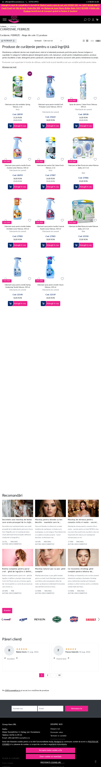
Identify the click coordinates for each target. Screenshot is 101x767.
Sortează (37, 41)
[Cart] (97, 19)
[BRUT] (25, 624)
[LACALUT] (59, 624)
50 (59, 675)
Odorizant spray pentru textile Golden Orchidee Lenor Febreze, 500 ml (17, 228)
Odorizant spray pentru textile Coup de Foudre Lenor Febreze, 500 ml (50, 228)
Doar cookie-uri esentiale (50, 757)
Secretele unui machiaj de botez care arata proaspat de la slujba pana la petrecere (17, 521)
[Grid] (87, 41)
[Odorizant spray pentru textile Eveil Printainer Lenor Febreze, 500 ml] (50, 86)
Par (12, 591)
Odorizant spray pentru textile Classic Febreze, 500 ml (50, 286)
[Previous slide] (2, 619)
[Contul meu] (93, 19)
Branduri (7, 610)
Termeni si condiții (58, 736)
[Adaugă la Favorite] (29, 98)
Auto (17, 109)
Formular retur (56, 732)
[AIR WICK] (76, 624)
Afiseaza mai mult (9, 67)
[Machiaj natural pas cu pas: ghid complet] (50, 557)
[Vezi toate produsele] (92, 41)
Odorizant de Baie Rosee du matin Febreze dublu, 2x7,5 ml (83, 228)
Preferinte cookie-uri (50, 762)
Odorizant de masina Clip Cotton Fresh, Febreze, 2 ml (50, 167)
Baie (83, 173)
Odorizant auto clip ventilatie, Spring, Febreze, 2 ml (17, 106)
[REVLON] (7, 624)
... (53, 675)
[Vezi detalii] (5, 98)
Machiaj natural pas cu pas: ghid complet (50, 570)
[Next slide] (99, 619)
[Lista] (84, 41)
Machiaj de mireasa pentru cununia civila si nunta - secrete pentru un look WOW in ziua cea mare (83, 521)
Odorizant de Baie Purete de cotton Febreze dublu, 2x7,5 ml (83, 167)
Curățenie (3, 26)
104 (28, 8)
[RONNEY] (42, 624)
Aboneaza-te (76, 709)
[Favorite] (89, 19)
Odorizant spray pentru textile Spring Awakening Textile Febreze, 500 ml (18, 286)
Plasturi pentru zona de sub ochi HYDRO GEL (59, 5)
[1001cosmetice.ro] (16, 19)
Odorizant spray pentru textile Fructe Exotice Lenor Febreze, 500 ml (18, 167)
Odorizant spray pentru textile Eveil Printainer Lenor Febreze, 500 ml (50, 106)
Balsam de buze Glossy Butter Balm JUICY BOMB (66, 8)
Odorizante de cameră (50, 112)
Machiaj (14, 542)
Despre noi (55, 729)
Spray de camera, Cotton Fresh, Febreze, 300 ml (83, 106)
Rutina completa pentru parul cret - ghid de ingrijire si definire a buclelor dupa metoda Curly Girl (17, 570)
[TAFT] (93, 624)
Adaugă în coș (20, 126)
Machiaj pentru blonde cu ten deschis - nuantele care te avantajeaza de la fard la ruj (48, 521)
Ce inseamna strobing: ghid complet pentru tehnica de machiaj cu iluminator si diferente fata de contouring (81, 570)
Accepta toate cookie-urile (50, 750)
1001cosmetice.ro (12, 690)
